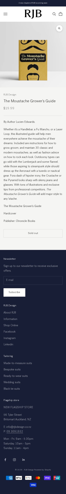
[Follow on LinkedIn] (23, 459)
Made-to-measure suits (18, 363)
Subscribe (14, 292)
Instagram (10, 338)
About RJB (10, 313)
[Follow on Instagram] (14, 459)
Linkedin (8, 344)
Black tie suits (12, 389)
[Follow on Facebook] (5, 459)
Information (10, 319)
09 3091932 (15, 431)
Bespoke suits (12, 369)
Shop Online (11, 325)
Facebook (9, 332)
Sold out (33, 233)
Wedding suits (12, 382)
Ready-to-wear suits (16, 376)
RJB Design (10, 95)
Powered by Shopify (42, 470)
